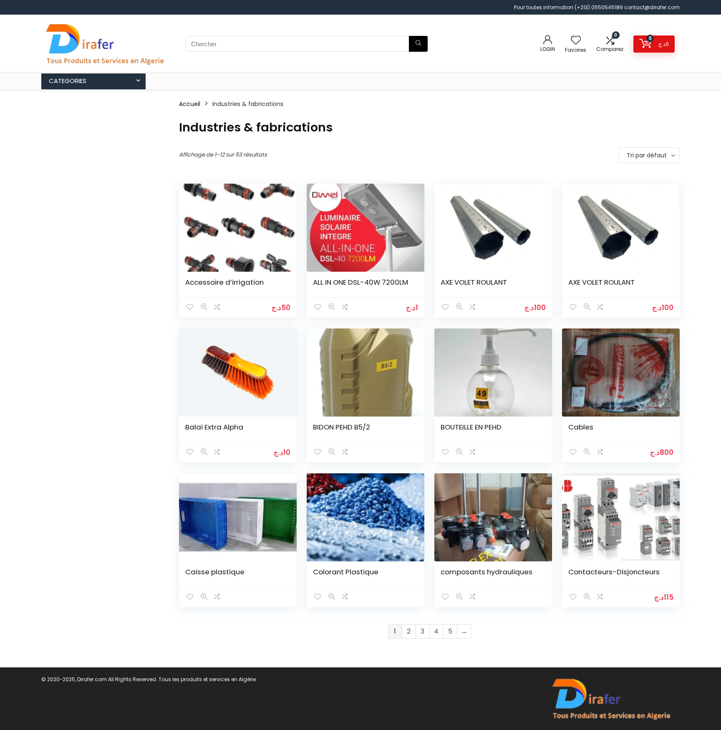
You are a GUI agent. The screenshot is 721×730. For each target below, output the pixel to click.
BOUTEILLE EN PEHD (471, 427)
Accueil (189, 104)
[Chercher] (418, 44)
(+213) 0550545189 (599, 7)
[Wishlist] (576, 41)
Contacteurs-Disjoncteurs (614, 572)
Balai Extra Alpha (214, 427)
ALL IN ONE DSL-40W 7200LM (360, 282)
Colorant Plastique (345, 572)
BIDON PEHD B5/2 (341, 427)
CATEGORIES (67, 80)
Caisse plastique (215, 572)
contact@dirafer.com (652, 7)
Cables (580, 427)
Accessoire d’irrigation (224, 282)
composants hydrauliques (486, 572)
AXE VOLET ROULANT (474, 282)
